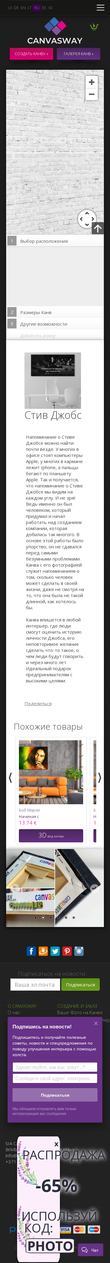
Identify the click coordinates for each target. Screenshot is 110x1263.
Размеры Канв (31, 312)
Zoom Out (92, 94)
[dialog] (55, 1073)
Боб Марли (29, 810)
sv (50, 7)
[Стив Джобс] (56, 380)
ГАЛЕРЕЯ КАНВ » (79, 53)
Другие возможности (39, 323)
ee (44, 7)
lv (10, 7)
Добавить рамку (38, 335)
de (16, 7)
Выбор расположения (39, 241)
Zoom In (92, 82)
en (23, 7)
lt (29, 7)
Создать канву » (31, 53)
